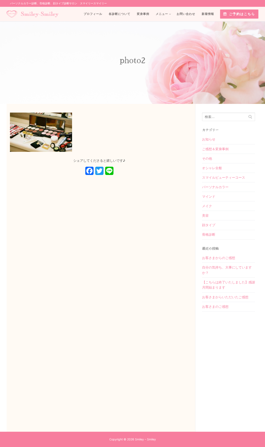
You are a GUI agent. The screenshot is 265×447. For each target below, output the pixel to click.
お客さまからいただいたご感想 (225, 297)
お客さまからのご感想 (218, 258)
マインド (208, 196)
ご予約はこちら (241, 14)
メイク (207, 206)
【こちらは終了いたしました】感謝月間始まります (228, 285)
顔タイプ (208, 225)
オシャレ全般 (212, 168)
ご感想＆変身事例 (215, 149)
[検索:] (228, 117)
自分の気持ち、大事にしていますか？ (227, 270)
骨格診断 (208, 234)
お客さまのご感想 (215, 306)
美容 (205, 215)
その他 (207, 158)
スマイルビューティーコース (223, 177)
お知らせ (208, 139)
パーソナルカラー (215, 187)
